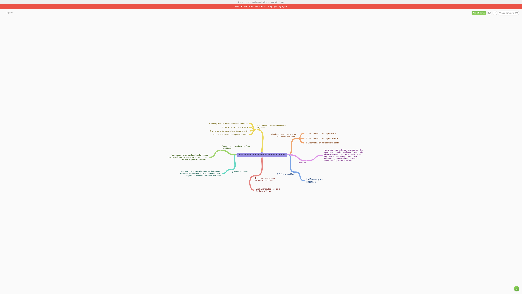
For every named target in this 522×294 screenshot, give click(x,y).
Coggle (281, 2)
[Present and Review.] (489, 8)
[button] (516, 288)
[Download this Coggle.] (495, 8)
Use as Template (506, 8)
